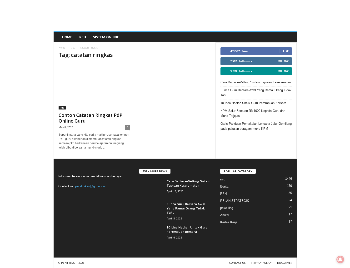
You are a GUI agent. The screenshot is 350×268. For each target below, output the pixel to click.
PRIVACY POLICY (261, 262)
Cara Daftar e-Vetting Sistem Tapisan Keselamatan (255, 82)
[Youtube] (101, 195)
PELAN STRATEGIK (234, 201)
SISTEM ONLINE (106, 37)
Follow (283, 61)
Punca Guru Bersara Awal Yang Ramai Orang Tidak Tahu (255, 92)
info (62, 107)
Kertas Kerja (228, 222)
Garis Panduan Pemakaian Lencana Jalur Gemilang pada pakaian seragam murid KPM (256, 126)
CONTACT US (237, 262)
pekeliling (226, 208)
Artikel (224, 215)
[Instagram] (73, 195)
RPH (82, 37)
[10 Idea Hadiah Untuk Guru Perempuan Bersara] (151, 234)
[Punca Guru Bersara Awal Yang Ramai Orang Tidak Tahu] (151, 211)
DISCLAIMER (284, 262)
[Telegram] (83, 195)
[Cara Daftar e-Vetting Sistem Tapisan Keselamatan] (151, 188)
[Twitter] (92, 195)
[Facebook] (63, 195)
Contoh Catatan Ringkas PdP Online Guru (90, 118)
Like (286, 51)
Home (67, 37)
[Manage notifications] (340, 259)
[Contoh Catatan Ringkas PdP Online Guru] (94, 86)
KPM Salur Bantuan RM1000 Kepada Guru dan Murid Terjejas (252, 113)
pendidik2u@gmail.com (91, 186)
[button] (289, 37)
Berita (224, 186)
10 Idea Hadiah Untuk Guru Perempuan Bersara (253, 103)
